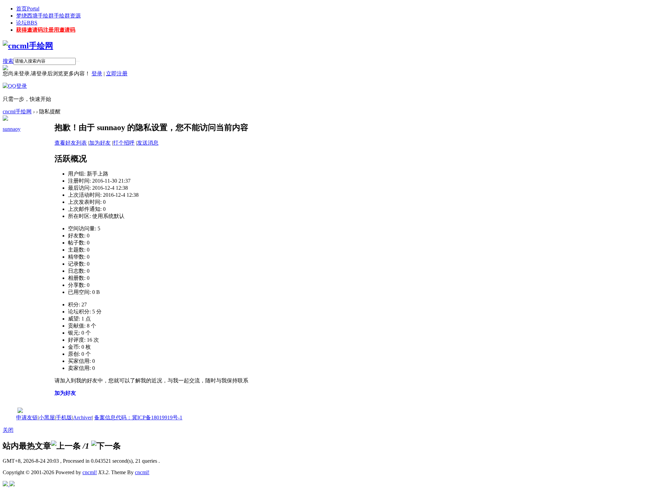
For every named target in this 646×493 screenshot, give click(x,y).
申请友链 (27, 417)
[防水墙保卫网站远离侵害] (20, 411)
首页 (27, 8)
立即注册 (117, 73)
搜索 (8, 61)
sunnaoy (12, 129)
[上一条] (66, 446)
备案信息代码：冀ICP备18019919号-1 (138, 417)
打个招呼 (124, 143)
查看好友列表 (71, 143)
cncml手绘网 (17, 111)
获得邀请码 (45, 30)
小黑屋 (47, 417)
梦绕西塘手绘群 (48, 15)
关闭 (8, 430)
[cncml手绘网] (28, 45)
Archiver (82, 417)
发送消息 (147, 143)
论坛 (26, 23)
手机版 (64, 417)
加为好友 (100, 143)
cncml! (89, 472)
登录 (97, 73)
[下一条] (106, 446)
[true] (78, 61)
